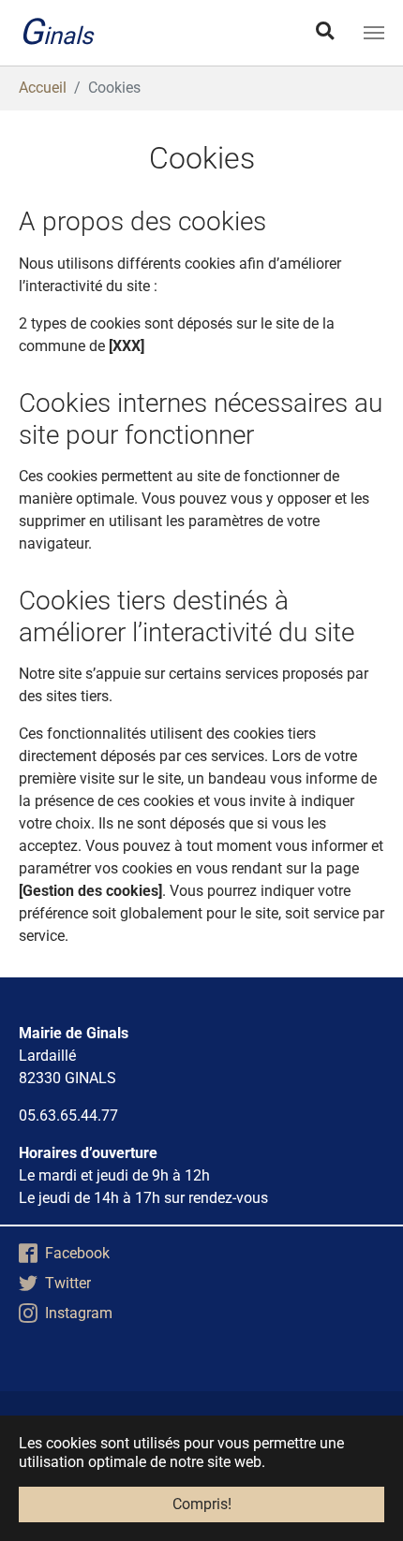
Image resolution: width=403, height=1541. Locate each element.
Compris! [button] (201, 1504)
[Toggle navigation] (374, 33)
